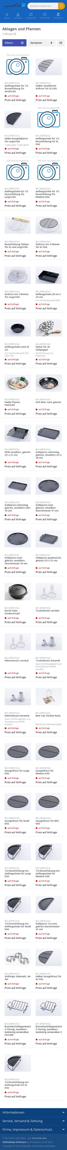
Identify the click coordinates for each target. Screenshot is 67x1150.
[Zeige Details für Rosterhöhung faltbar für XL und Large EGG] (18, 225)
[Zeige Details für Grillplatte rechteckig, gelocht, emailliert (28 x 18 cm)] (18, 486)
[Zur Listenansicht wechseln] (61, 42)
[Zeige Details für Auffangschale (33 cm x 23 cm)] (49, 275)
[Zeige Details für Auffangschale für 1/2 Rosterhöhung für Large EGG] (18, 172)
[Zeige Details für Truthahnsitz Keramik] (49, 642)
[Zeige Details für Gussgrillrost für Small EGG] (18, 802)
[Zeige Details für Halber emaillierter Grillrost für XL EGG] (49, 67)
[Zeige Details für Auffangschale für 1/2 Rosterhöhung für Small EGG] (18, 67)
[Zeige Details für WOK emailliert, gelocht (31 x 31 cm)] (18, 433)
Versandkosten (39, 1138)
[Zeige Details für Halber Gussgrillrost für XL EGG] (49, 957)
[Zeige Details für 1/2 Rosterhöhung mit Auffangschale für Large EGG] (18, 852)
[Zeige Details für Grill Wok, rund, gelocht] (49, 383)
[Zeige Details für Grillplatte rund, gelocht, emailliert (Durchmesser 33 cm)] (18, 539)
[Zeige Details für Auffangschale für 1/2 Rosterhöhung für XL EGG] (49, 120)
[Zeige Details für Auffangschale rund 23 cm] (18, 328)
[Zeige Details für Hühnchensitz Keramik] (18, 697)
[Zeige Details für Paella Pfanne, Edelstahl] (18, 383)
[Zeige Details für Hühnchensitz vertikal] (18, 642)
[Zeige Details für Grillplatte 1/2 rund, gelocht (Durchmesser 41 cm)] (49, 905)
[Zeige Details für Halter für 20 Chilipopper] (49, 328)
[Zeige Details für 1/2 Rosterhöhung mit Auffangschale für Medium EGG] (49, 852)
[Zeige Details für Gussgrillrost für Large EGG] (18, 752)
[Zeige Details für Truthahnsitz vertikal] (49, 592)
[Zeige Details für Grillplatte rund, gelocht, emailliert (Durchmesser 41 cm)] (49, 486)
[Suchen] (61, 5)
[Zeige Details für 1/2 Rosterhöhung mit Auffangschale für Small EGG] (18, 905)
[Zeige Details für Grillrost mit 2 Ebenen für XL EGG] (49, 225)
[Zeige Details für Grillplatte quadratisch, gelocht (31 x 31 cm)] (49, 539)
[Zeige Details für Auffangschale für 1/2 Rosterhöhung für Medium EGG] (49, 172)
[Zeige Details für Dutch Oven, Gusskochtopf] (18, 592)
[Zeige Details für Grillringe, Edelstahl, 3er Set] (18, 957)
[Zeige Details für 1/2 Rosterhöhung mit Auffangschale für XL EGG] (18, 1063)
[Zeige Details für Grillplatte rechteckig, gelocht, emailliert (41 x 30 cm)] (49, 433)
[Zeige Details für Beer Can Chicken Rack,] (49, 697)
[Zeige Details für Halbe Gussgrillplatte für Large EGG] (18, 120)
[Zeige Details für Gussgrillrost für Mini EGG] (49, 802)
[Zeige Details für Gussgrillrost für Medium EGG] (49, 752)
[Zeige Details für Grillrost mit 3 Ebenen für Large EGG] (18, 275)
